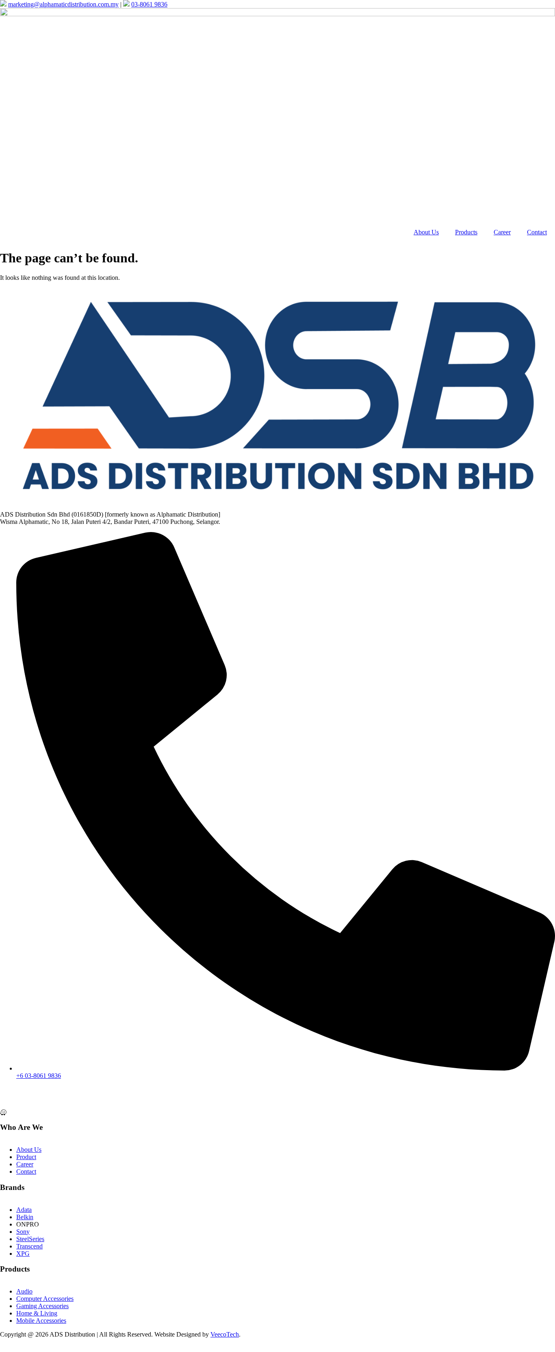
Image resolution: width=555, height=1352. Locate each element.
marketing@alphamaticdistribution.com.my (63, 4)
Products (466, 232)
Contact (537, 232)
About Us (426, 232)
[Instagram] (277, 1097)
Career (502, 232)
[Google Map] (277, 1104)
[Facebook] (277, 1089)
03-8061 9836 (149, 4)
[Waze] (277, 1111)
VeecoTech (224, 1334)
